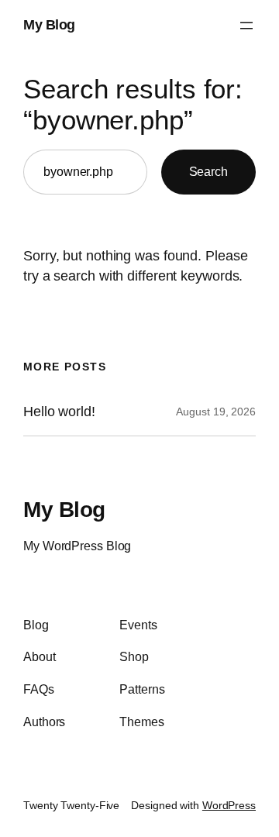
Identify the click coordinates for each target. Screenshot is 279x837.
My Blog (49, 25)
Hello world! (59, 411)
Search (208, 171)
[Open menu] (246, 25)
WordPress (229, 805)
